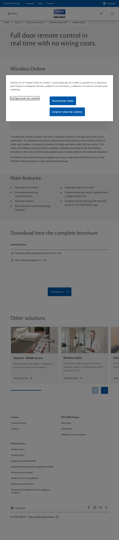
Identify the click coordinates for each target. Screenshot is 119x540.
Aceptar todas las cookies (67, 111)
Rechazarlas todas (62, 100)
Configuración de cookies (24, 98)
